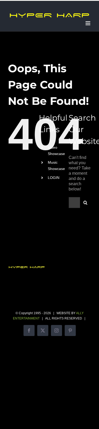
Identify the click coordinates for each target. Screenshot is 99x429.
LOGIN (53, 177)
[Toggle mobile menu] (88, 23)
